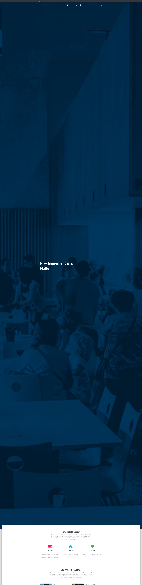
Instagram (39, 1)
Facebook (41, 1)
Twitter (43, 1)
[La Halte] (45, 5)
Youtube (44, 1)
